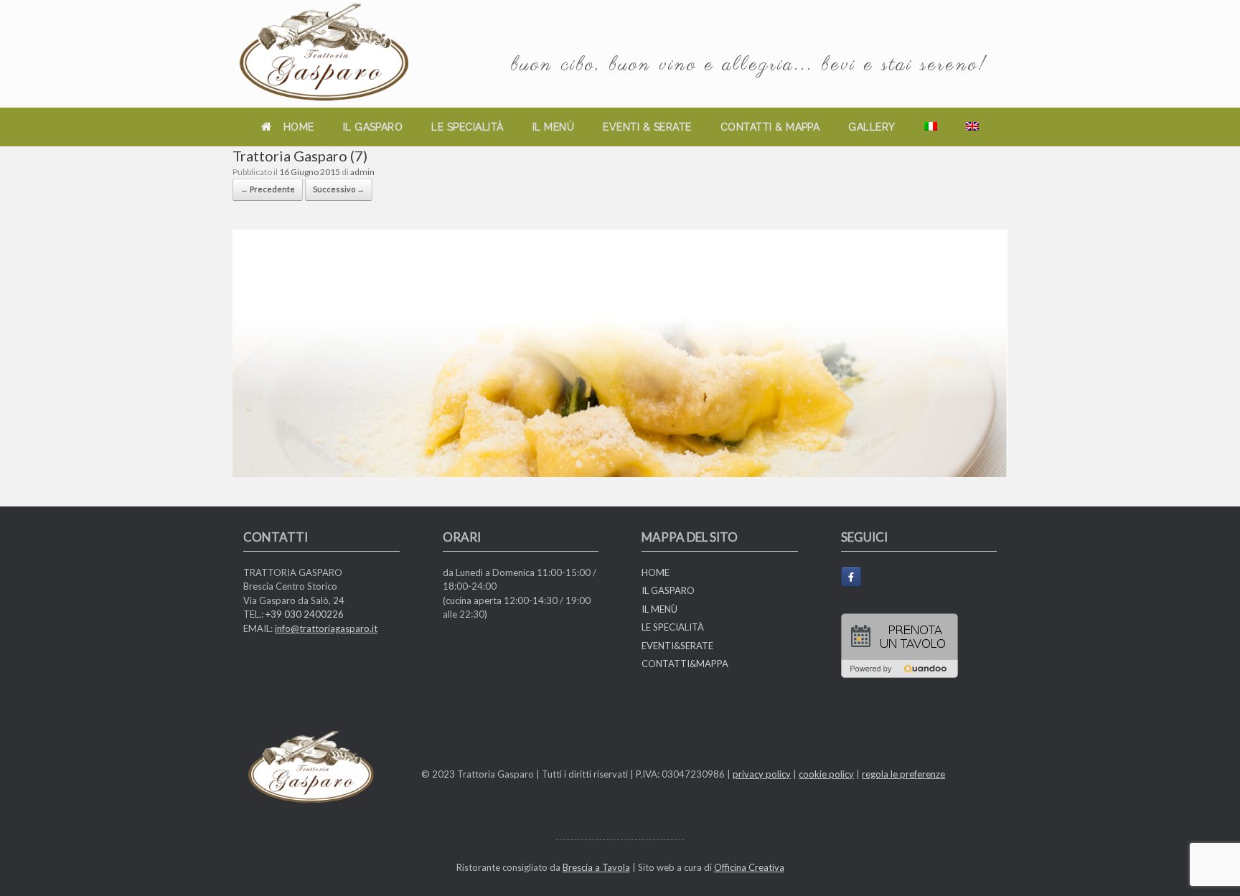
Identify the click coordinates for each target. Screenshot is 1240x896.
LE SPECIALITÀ (467, 127)
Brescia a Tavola (596, 867)
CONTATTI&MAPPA (685, 663)
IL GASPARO (373, 127)
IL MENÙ (553, 127)
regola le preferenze (903, 774)
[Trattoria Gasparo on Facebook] (851, 577)
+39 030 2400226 (305, 614)
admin (362, 171)
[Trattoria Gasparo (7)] (620, 472)
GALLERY (871, 127)
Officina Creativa (749, 867)
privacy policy (762, 774)
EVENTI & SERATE (647, 127)
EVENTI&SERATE (677, 645)
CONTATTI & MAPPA (770, 127)
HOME (298, 127)
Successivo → (339, 189)
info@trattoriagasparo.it (326, 628)
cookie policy (826, 774)
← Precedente (267, 189)
